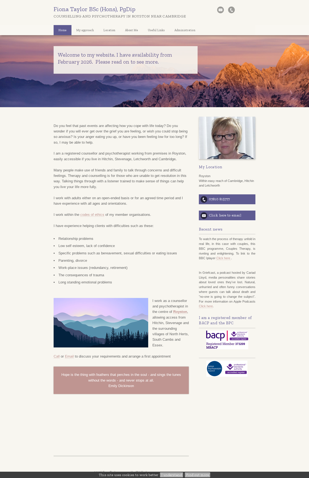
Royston (180, 312)
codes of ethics (92, 214)
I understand (171, 475)
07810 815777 (219, 199)
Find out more (197, 475)
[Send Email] (220, 10)
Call (57, 356)
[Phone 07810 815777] (231, 10)
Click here (223, 258)
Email (69, 356)
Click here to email (225, 215)
